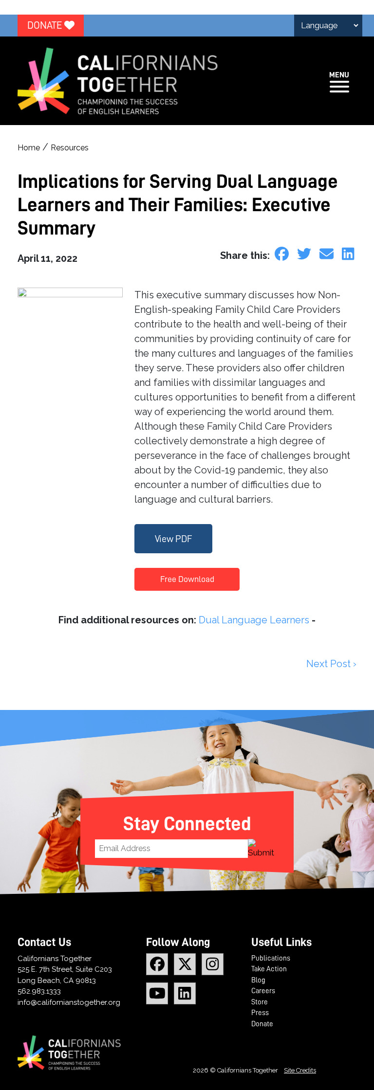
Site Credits (300, 1070)
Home (29, 147)
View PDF (173, 539)
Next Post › (331, 664)
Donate (45, 25)
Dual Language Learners (254, 620)
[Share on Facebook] (283, 254)
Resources (70, 147)
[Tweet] (306, 254)
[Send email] (328, 254)
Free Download (187, 579)
